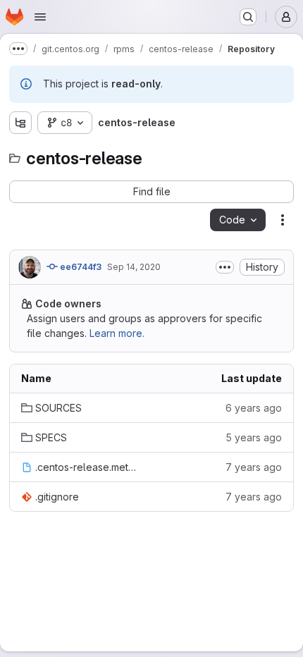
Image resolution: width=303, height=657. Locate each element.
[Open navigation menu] (40, 17)
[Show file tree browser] (20, 122)
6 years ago (253, 408)
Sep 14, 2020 (134, 267)
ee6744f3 (79, 267)
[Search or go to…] (248, 16)
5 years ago (253, 437)
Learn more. (116, 333)
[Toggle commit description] (225, 267)
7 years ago (253, 467)
